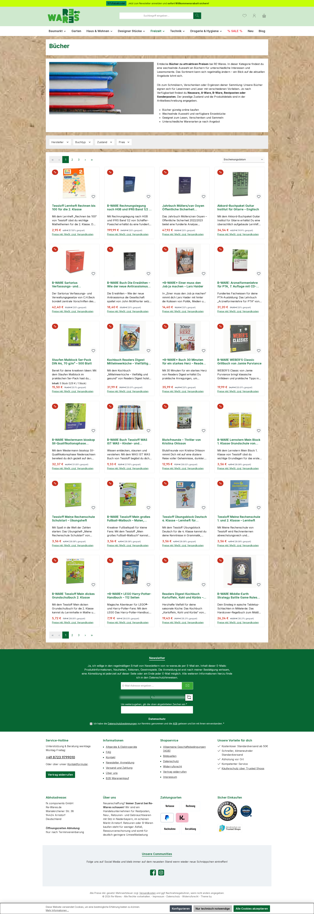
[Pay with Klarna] (182, 818)
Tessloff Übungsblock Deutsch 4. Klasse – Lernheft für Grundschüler (184, 518)
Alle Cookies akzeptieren (252, 908)
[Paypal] (167, 818)
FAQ (108, 752)
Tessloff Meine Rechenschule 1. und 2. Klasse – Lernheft (238, 518)
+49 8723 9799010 (60, 757)
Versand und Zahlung (119, 767)
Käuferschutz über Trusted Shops (243, 768)
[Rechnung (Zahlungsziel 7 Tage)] (190, 806)
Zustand (102, 142)
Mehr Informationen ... (57, 910)
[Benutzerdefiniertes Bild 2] (246, 811)
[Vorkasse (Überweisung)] (169, 806)
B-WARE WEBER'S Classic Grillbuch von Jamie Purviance (239, 361)
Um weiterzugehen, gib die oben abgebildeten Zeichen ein (154, 704)
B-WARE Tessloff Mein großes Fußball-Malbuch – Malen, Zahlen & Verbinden (128, 518)
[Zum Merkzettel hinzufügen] (93, 196)
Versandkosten (147, 893)
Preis (122, 142)
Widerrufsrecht (172, 766)
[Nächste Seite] (85, 159)
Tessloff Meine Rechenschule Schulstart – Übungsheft (73, 518)
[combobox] (156, 15)
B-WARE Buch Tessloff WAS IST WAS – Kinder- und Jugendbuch (127, 441)
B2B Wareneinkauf (117, 778)
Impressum (170, 777)
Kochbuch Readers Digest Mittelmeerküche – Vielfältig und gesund (127, 361)
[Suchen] (197, 15)
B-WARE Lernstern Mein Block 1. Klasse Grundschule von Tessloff (238, 441)
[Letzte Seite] (91, 159)
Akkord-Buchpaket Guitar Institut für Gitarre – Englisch (238, 207)
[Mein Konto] (254, 15)
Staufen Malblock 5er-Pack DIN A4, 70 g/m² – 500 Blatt (72, 361)
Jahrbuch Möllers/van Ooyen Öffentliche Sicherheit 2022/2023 (183, 207)
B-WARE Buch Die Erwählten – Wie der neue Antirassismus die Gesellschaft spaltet (128, 284)
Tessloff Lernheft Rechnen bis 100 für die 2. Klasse (74, 207)
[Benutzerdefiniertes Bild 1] (227, 811)
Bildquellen (169, 756)
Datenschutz (171, 761)
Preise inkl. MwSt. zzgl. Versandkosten (72, 234)
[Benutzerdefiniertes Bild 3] (230, 828)
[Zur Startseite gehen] (64, 16)
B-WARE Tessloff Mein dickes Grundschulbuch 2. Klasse (73, 595)
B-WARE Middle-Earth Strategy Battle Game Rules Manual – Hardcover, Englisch (239, 595)
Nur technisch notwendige (213, 908)
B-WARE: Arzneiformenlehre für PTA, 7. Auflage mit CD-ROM (237, 284)
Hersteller (57, 142)
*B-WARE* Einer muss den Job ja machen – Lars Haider (182, 284)
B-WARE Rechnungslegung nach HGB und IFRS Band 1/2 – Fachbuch (128, 207)
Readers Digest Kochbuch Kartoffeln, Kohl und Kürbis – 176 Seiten (182, 595)
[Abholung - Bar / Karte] (190, 829)
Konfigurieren (181, 908)
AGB (175, 723)
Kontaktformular (77, 764)
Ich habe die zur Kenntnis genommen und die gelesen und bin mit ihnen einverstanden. (159, 723)
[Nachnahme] (169, 829)
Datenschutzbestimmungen (122, 723)
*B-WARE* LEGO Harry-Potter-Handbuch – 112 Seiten (129, 595)
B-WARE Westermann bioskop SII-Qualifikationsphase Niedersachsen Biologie (73, 441)
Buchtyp (81, 142)
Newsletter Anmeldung (120, 762)
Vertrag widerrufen (60, 774)
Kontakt (110, 757)
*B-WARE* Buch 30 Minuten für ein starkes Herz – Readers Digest (184, 361)
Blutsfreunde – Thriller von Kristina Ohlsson (181, 441)
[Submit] (187, 685)
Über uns (112, 773)
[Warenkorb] (264, 15)
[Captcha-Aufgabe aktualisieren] (189, 697)
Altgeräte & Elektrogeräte (121, 746)
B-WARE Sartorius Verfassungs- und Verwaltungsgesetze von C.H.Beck (70, 284)
